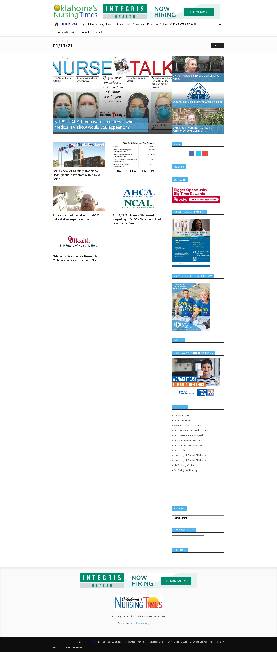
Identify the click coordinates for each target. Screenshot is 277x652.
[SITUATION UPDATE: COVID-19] (138, 154)
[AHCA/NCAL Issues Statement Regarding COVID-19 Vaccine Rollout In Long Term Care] (138, 198)
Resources (123, 24)
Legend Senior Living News (96, 24)
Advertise (138, 24)
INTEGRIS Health (182, 420)
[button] (220, 24)
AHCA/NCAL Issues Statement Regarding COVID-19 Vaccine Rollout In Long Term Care (138, 219)
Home (56, 41)
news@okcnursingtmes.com (144, 623)
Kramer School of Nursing (187, 425)
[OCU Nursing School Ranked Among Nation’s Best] (198, 94)
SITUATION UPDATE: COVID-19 (133, 171)
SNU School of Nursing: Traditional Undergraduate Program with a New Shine (76, 175)
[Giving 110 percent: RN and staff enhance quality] (198, 69)
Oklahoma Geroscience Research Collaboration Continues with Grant (76, 258)
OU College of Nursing (185, 470)
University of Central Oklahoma (190, 455)
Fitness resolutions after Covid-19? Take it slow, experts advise (76, 217)
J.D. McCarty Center (184, 465)
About (85, 32)
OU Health (179, 450)
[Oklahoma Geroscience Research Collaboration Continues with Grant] (79, 241)
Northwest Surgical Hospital (188, 435)
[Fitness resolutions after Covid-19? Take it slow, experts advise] (79, 198)
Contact (97, 32)
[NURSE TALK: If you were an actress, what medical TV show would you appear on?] (112, 93)
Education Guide (157, 24)
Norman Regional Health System (191, 430)
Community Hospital (184, 415)
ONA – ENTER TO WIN (183, 24)
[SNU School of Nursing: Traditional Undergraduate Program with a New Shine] (79, 154)
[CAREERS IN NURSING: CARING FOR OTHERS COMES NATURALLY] (198, 121)
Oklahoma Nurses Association (189, 445)
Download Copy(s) (65, 32)
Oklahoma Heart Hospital (187, 440)
